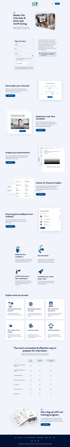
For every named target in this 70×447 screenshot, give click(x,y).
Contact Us (20, 437)
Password (16, 53)
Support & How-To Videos (31, 437)
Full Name (16, 44)
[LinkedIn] (38, 441)
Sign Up (57, 3)
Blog (15, 437)
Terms (50, 437)
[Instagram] (35, 441)
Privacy (54, 437)
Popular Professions (40, 437)
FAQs (24, 437)
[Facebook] (32, 441)
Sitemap (46, 437)
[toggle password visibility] (32, 56)
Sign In (52, 3)
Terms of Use (29, 58)
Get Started (10, 95)
